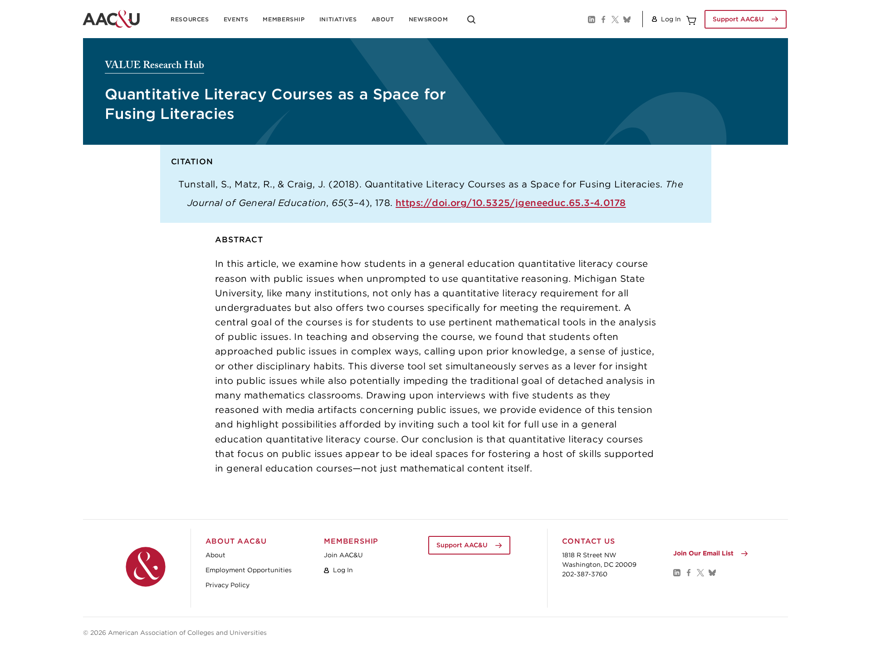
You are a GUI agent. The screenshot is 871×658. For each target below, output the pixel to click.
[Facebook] (603, 19)
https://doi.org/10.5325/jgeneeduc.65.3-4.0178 (511, 202)
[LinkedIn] (591, 19)
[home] (111, 19)
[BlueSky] (626, 19)
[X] (615, 19)
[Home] (146, 567)
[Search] (471, 22)
